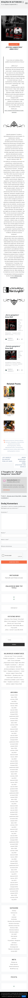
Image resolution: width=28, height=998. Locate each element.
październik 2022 (14, 793)
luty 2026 (14, 707)
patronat (14, 938)
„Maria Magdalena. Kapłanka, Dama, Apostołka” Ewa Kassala (20, 462)
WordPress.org (14, 968)
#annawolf (7, 442)
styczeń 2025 (14, 735)
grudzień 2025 (14, 712)
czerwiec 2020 (14, 850)
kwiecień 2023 (14, 780)
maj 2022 (14, 803)
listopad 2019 (14, 863)
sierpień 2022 (14, 797)
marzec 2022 (14, 808)
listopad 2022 (14, 791)
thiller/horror (14, 944)
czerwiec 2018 (14, 897)
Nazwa (3, 532)
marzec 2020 (14, 857)
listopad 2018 (14, 886)
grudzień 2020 (14, 837)
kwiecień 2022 (14, 805)
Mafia (19, 449)
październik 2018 (14, 889)
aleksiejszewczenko (10, 447)
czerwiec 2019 (14, 872)
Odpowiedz (6, 490)
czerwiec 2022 (14, 801)
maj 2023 (14, 778)
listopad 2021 (14, 814)
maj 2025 (14, 727)
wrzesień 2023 (14, 769)
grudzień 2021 (14, 812)
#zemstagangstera (11, 445)
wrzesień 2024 (14, 744)
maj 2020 (14, 852)
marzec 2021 (14, 831)
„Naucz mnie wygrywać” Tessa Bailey (14, 621)
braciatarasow (19, 447)
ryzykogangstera (11, 451)
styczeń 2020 (14, 861)
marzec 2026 (14, 705)
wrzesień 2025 (14, 718)
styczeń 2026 (14, 710)
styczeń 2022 (14, 810)
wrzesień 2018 (14, 891)
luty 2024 (14, 759)
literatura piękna (14, 932)
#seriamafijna (20, 442)
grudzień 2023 (14, 763)
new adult (14, 934)
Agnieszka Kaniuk (12, 480)
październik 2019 (14, 865)
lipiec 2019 (14, 869)
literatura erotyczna (9, 440)
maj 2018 (14, 899)
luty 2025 (14, 733)
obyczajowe (14, 936)
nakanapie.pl (14, 608)
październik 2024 (14, 742)
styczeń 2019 (14, 882)
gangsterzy (6, 449)
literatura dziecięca (14, 923)
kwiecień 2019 (14, 876)
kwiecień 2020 (14, 854)
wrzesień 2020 (14, 844)
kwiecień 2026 (14, 703)
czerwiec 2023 (14, 776)
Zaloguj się (14, 962)
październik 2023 (14, 767)
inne (14, 915)
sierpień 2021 (14, 820)
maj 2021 (14, 827)
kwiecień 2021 (14, 829)
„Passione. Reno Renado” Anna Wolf (14, 619)
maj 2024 (14, 752)
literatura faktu (14, 927)
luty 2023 (14, 784)
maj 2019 (14, 874)
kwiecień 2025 (14, 729)
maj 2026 (14, 701)
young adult (14, 951)
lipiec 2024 (14, 748)
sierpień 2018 (14, 893)
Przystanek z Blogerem (14, 940)
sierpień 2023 (14, 771)
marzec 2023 (14, 782)
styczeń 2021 (14, 835)
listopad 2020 (14, 840)
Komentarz (4, 512)
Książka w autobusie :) (12, 2)
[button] (26, 3)
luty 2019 (14, 880)
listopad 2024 (14, 739)
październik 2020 (14, 842)
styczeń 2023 (14, 786)
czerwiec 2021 (14, 825)
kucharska (14, 919)
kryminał (14, 917)
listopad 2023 (14, 765)
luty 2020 (14, 859)
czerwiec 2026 (14, 699)
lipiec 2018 (14, 895)
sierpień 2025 (14, 720)
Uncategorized (14, 947)
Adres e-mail (5, 539)
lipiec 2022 (14, 799)
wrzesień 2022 (14, 795)
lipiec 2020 (14, 848)
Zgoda (23, 996)
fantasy (14, 910)
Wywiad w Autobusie (14, 949)
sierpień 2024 (14, 746)
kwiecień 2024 (14, 754)
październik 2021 (14, 816)
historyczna (14, 912)
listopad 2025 (14, 714)
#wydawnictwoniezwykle (14, 443)
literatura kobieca (19, 440)
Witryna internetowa (6, 546)
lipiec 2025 (14, 722)
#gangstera (14, 442)
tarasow (18, 451)
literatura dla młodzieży (14, 921)
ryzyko (22, 449)
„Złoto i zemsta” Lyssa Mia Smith (14, 629)
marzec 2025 (14, 731)
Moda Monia (8, 675)
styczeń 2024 (14, 761)
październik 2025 (14, 716)
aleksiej (19, 445)
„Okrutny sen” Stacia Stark (14, 623)
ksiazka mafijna (13, 449)
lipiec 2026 (14, 697)
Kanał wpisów (14, 964)
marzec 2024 (14, 756)
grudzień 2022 (14, 788)
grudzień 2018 (14, 884)
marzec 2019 (14, 878)
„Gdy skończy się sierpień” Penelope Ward (7, 459)
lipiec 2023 (14, 774)
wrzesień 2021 (14, 818)
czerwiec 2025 (14, 725)
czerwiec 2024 (14, 750)
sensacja (14, 942)
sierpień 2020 (14, 846)
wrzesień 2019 (14, 867)
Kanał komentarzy (14, 966)
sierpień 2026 (14, 695)
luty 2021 (14, 833)
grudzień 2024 (14, 737)
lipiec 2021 (14, 823)
